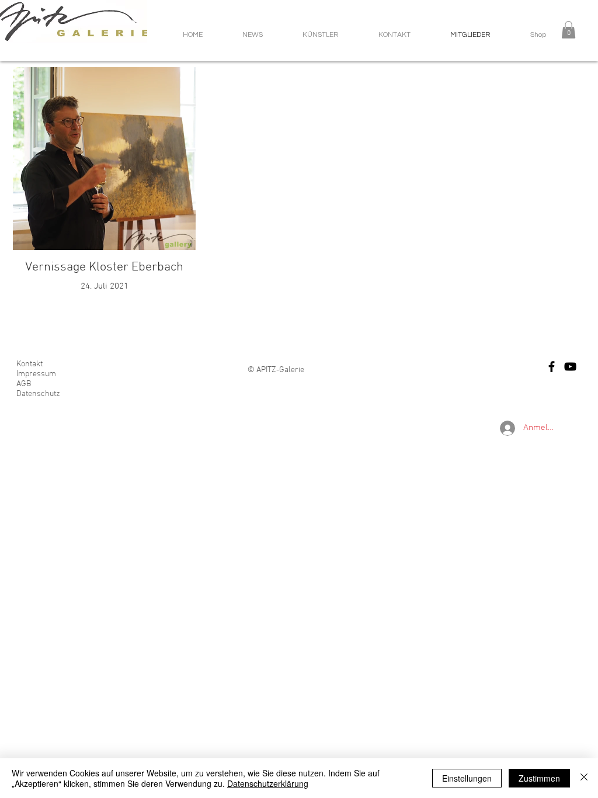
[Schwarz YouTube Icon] (570, 366)
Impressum (36, 374)
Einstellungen (467, 778)
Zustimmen (539, 778)
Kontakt (29, 364)
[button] (568, 30)
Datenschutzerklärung (267, 783)
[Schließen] (584, 778)
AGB (23, 384)
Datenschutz (38, 394)
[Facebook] (551, 366)
